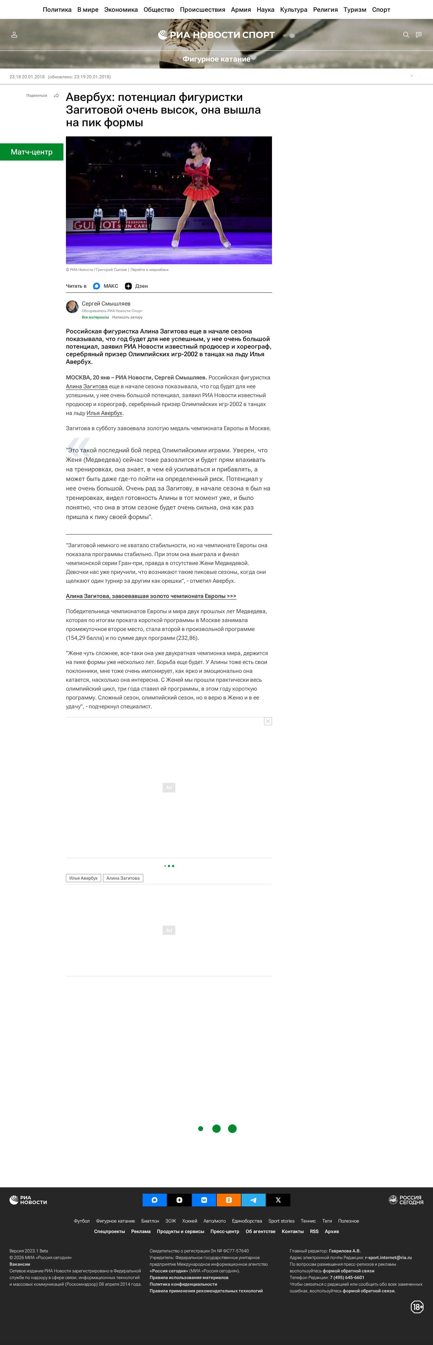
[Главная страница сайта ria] (195, 35)
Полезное (348, 1221)
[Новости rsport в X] (278, 1200)
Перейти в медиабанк (150, 269)
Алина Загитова (87, 386)
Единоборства (247, 1221)
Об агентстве (260, 1231)
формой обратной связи (348, 1270)
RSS (314, 1231)
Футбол (82, 1221)
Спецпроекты (109, 1231)
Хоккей (189, 1221)
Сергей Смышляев (106, 303)
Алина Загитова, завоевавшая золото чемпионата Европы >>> (151, 596)
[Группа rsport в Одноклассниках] (229, 1200)
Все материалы (95, 317)
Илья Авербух (104, 413)
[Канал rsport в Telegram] (254, 1200)
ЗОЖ (170, 1221)
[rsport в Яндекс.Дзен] (179, 1200)
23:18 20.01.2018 (27, 76)
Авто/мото (215, 1221)
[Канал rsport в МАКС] (155, 1200)
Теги (327, 1221)
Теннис (308, 1221)
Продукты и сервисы (180, 1231)
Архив (332, 1231)
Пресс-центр (224, 1231)
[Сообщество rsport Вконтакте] (204, 1200)
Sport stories (281, 1221)
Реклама (141, 1231)
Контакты (293, 1231)
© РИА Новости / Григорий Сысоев (96, 269)
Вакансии (20, 1264)
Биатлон (150, 1221)
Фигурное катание (115, 1221)
